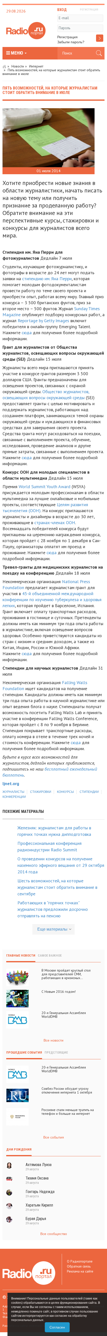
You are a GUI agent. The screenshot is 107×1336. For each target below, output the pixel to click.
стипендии (89, 792)
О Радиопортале (80, 1261)
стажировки (40, 792)
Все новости (53, 1040)
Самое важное (50, 955)
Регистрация (67, 37)
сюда (27, 332)
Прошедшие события (24, 1052)
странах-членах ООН (54, 522)
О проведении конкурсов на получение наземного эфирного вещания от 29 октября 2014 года (60, 865)
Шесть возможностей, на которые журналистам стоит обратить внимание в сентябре (57, 887)
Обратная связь (79, 1266)
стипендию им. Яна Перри (47, 278)
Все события (53, 1137)
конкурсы (65, 792)
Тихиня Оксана (37, 1178)
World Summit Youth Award (44, 486)
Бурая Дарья (36, 1218)
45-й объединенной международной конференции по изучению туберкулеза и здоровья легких (52, 599)
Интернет (36, 66)
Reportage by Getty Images (43, 320)
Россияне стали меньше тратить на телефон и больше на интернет (68, 1112)
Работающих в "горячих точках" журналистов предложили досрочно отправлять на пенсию (52, 909)
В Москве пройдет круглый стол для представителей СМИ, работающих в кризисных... (66, 974)
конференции (14, 797)
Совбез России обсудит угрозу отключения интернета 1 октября (67, 1090)
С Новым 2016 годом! (59, 991)
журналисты (13, 792)
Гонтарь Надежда (40, 1191)
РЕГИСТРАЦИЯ (89, 9)
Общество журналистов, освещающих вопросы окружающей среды (45, 394)
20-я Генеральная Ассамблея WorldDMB (64, 1015)
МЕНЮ (17, 53)
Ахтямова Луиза (39, 1164)
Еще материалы (52, 929)
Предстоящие (56, 1052)
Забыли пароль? (70, 42)
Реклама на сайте (80, 1271)
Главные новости (20, 955)
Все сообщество (53, 1234)
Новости (17, 66)
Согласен (57, 1327)
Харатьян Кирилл (39, 1205)
